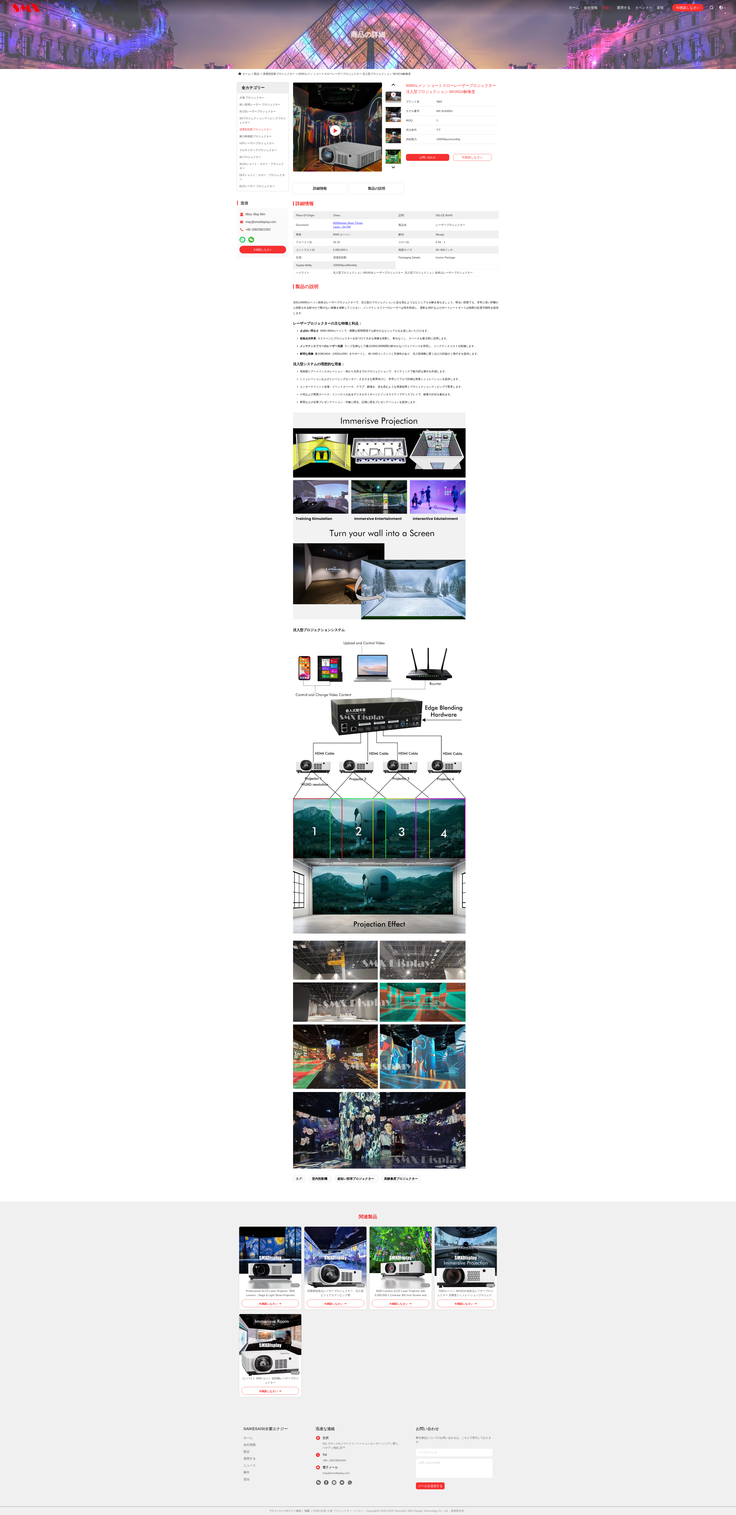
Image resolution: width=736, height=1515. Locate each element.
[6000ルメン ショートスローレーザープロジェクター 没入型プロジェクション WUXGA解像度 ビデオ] (337, 126)
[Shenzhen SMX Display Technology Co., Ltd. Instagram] (334, 1483)
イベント (642, 8)
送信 (660, 8)
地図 (307, 1510)
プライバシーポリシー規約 (285, 1510)
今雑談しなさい (688, 8)
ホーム (574, 8)
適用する (624, 8)
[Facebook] (326, 1483)
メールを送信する (430, 1486)
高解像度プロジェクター (401, 1178)
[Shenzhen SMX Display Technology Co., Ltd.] (27, 7)
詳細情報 (320, 188)
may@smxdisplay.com (261, 222)
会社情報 (591, 8)
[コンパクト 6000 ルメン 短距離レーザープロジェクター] (270, 1345)
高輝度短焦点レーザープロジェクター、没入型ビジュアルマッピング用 (335, 1293)
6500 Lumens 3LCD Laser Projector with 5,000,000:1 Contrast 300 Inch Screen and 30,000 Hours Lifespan (400, 1293)
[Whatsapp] (242, 239)
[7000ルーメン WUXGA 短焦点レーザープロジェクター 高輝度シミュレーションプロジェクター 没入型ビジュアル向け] (466, 1258)
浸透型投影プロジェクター (279, 73)
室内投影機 (319, 1178)
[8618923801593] (349, 1483)
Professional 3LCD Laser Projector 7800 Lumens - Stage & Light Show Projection (270, 1293)
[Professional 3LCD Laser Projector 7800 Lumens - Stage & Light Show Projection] (270, 1258)
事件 (246, 1472)
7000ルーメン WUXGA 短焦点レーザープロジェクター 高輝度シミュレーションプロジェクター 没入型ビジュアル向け (465, 1293)
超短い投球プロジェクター (355, 1178)
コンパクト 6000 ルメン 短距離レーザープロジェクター (270, 1380)
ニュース (249, 1465)
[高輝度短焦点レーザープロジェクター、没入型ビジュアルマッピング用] (335, 1258)
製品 (605, 8)
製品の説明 (376, 188)
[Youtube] (342, 1483)
